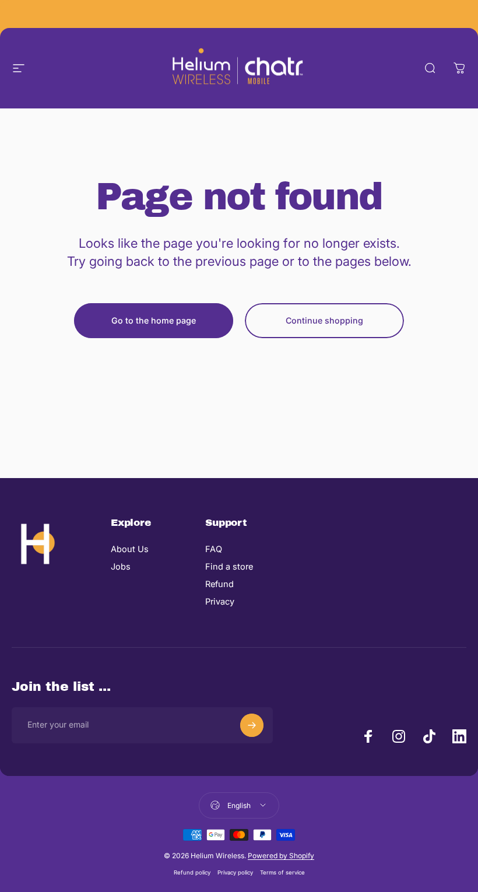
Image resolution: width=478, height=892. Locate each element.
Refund (219, 584)
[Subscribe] (251, 725)
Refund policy (192, 872)
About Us (130, 549)
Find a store (229, 566)
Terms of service (282, 872)
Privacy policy (235, 872)
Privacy (219, 601)
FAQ (213, 549)
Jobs (121, 566)
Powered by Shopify (281, 855)
